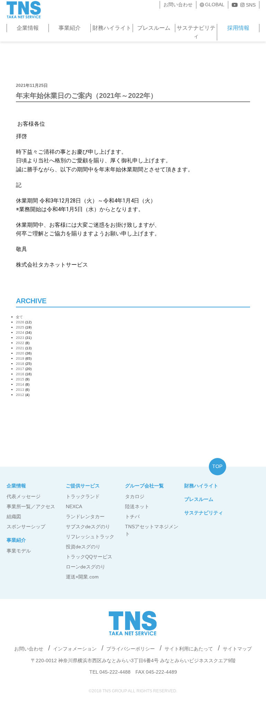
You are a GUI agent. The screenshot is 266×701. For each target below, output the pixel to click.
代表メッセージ (24, 496)
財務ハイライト (111, 28)
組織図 (14, 516)
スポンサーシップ (26, 526)
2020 (20, 353)
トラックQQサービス (89, 556)
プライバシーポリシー (130, 648)
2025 (20, 327)
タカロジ (134, 496)
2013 (20, 390)
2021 (20, 348)
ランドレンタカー (85, 516)
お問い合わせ (178, 4)
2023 (20, 338)
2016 (20, 374)
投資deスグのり (83, 546)
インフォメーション (75, 648)
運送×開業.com (82, 576)
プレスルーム (153, 28)
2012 (20, 395)
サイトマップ (237, 648)
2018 (20, 364)
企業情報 (28, 28)
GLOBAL (214, 4)
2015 (20, 379)
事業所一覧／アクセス (31, 506)
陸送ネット (137, 506)
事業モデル (19, 551)
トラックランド (83, 496)
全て (19, 317)
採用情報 (238, 28)
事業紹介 (70, 28)
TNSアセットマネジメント (151, 530)
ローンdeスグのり (85, 566)
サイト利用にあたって (189, 648)
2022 (20, 343)
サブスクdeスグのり (88, 526)
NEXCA (74, 506)
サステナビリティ (196, 32)
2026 (20, 322)
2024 (20, 332)
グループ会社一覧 (144, 485)
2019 (20, 358)
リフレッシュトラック (90, 536)
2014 (20, 384)
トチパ (132, 516)
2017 (20, 369)
